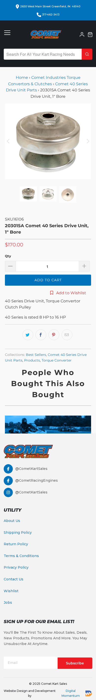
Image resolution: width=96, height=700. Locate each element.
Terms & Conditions (21, 556)
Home (22, 77)
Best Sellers (36, 354)
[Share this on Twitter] (27, 334)
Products (32, 360)
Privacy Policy (16, 567)
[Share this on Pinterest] (53, 334)
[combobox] (43, 54)
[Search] (87, 54)
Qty (8, 256)
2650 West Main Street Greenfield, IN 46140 (50, 6)
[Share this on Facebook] (40, 334)
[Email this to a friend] (67, 334)
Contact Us (13, 579)
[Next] (87, 141)
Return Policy (16, 544)
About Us (12, 520)
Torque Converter (57, 360)
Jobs (8, 602)
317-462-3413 (50, 14)
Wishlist (11, 591)
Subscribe (75, 663)
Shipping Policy (18, 532)
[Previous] (9, 141)
